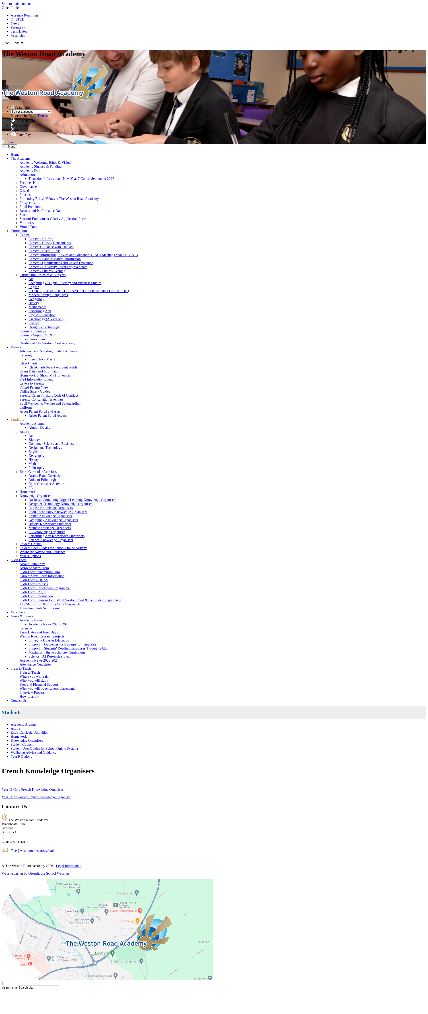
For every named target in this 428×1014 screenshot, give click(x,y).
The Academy (21, 158)
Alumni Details (39, 427)
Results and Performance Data (41, 211)
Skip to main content (16, 4)
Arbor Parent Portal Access (48, 415)
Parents (16, 347)
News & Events (22, 616)
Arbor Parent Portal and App (40, 411)
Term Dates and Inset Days (39, 632)
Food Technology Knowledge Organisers (58, 512)
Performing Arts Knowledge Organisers (56, 536)
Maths (33, 464)
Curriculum (19, 231)
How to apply (29, 696)
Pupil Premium (30, 207)
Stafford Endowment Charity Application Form (53, 219)
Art (31, 279)
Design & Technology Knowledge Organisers (61, 504)
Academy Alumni (32, 423)
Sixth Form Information (36, 596)
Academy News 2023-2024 (39, 660)
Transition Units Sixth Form (39, 608)
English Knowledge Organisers (51, 508)
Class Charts (28, 363)
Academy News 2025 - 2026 (49, 624)
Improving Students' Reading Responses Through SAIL (68, 648)
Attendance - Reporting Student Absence (48, 351)
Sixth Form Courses (34, 584)
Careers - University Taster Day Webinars (58, 267)
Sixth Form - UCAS (34, 580)
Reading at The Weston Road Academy (47, 343)
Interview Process (32, 692)
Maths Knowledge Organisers (50, 528)
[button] (13, 107)
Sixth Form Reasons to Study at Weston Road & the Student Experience (70, 600)
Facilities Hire (29, 182)
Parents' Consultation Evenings (41, 399)
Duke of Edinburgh (42, 480)
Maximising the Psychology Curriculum (57, 652)
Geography (36, 299)
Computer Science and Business (51, 443)
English (34, 287)
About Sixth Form (32, 564)
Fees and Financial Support (39, 684)
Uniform (26, 407)
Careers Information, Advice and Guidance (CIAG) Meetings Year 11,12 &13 (83, 255)
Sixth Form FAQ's (32, 592)
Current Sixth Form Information (42, 576)
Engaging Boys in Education (49, 640)
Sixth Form (19, 560)
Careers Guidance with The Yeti (51, 247)
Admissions (28, 174)
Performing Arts (40, 311)
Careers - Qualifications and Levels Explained (61, 263)
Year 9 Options (30, 556)
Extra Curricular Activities (47, 484)
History (34, 303)
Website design (12, 873)
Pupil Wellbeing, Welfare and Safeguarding (50, 403)
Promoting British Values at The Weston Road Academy (59, 199)
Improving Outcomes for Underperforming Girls (63, 644)
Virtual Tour (28, 227)
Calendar (26, 628)
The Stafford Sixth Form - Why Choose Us (50, 604)
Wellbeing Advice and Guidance (42, 552)
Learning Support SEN (36, 335)
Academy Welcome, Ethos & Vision (45, 162)
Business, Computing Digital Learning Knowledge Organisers (72, 500)
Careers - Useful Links (44, 251)
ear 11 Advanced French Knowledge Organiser (37, 797)
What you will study (34, 680)
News (15, 23)
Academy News (31, 620)
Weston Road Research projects (42, 636)
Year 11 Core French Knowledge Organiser (32, 789)
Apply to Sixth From (34, 568)
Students (17, 419)
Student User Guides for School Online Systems (53, 548)
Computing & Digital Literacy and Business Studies (65, 283)
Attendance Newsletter (36, 664)
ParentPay (18, 27)
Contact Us (19, 700)
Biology (34, 439)
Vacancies (18, 35)
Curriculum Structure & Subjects (43, 275)
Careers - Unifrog (41, 239)
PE (31, 488)
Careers (25, 235)
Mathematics (37, 307)
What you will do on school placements (47, 688)
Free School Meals (42, 359)
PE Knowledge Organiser (47, 532)
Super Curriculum (32, 339)
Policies (25, 195)
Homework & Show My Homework (45, 375)
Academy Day (30, 170)
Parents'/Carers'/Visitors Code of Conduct (49, 395)
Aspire (24, 431)
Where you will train (34, 676)
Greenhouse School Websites (48, 873)
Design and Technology (45, 447)
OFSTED (18, 19)
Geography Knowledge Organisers (53, 520)
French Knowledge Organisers (50, 516)
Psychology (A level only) (47, 319)
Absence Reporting (24, 15)
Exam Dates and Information (40, 371)
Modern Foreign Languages (48, 295)
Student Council (31, 544)
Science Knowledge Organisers (51, 540)
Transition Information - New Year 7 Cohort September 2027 (71, 178)
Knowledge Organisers (36, 496)
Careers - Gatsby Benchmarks (50, 243)
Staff (23, 215)
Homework (28, 492)
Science (34, 323)
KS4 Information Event (36, 379)
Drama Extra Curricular (45, 476)
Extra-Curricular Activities (38, 472)
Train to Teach (21, 668)
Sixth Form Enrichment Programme (45, 588)
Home (15, 154)
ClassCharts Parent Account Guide (53, 367)
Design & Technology (44, 327)
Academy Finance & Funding (41, 166)
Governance (28, 186)
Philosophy (36, 468)
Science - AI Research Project (49, 656)
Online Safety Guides (35, 391)
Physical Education (42, 315)
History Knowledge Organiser (50, 524)
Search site (9, 987)
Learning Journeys (33, 331)
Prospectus (27, 203)
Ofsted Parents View (34, 387)
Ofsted (24, 190)
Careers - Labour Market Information (55, 259)
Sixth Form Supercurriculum (40, 572)
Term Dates (19, 31)
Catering (26, 355)
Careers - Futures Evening (47, 271)
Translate (43, 116)
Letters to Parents (32, 383)
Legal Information (68, 866)
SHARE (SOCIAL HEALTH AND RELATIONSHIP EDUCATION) (79, 291)
